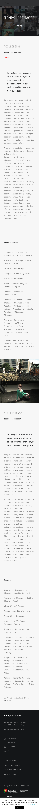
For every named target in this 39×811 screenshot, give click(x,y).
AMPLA (6, 774)
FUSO (5, 765)
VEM (20, 770)
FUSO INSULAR (15, 765)
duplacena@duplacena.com (14, 729)
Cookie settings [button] (29, 804)
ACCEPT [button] (19, 807)
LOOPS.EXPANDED (10, 770)
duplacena (7, 701)
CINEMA (13, 774)
